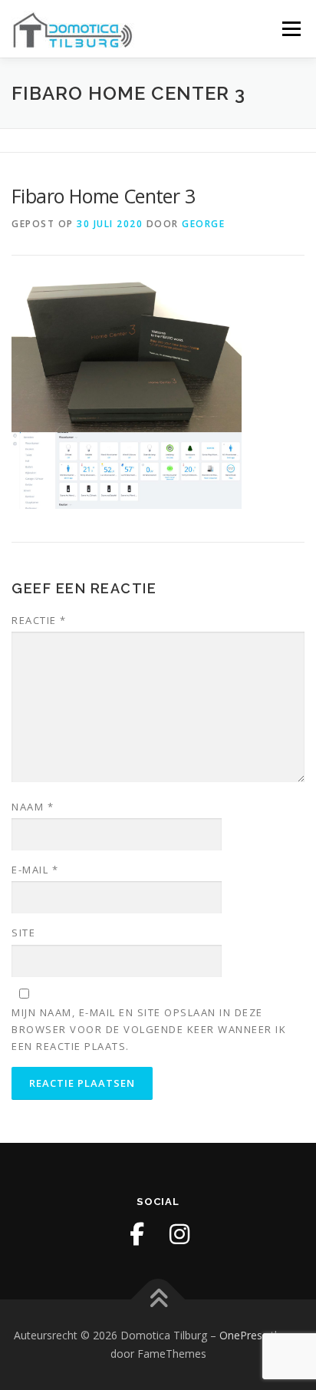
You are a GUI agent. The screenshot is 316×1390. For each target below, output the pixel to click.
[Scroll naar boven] (158, 1300)
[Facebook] (136, 1234)
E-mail (35, 870)
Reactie (39, 620)
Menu (290, 28)
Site (23, 932)
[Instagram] (179, 1234)
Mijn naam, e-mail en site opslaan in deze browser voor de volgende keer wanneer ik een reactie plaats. (149, 1029)
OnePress (243, 1335)
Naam (33, 807)
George (203, 223)
